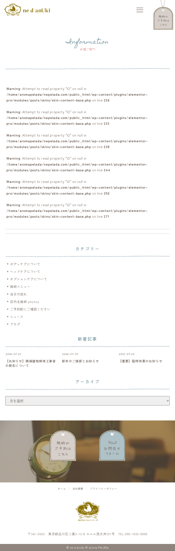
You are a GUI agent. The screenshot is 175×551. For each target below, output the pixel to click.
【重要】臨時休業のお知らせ (140, 361)
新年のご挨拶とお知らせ (80, 361)
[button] (139, 10)
